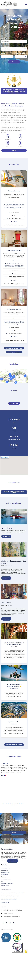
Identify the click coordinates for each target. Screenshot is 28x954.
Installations (14, 364)
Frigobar (16, 204)
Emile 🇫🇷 (3, 775)
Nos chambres (14, 164)
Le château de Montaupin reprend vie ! (9, 896)
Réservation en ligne (5, 872)
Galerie (14, 390)
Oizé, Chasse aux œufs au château (8, 899)
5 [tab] (10, 803)
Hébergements (4, 874)
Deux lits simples (19, 263)
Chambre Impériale (14, 191)
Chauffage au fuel (10, 204)
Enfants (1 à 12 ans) (20, 53)
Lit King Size (21, 204)
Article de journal (5, 902)
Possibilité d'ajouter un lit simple (17, 205)
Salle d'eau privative (19, 322)
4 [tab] (8, 803)
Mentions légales (5, 885)
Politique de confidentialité (7, 883)
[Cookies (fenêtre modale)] (25, 951)
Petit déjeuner (6, 205)
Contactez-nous (4, 870)
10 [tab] (19, 803)
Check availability (12, 861)
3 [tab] (6, 803)
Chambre (15, 221)
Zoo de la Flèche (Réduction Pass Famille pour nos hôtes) (14, 643)
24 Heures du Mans (14, 722)
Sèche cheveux (18, 207)
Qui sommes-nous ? (5, 868)
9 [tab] (17, 803)
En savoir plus (6, 536)
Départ (3, 45)
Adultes (3, 53)
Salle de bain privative (9, 207)
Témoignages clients (14, 756)
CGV (2, 881)
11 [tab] (21, 803)
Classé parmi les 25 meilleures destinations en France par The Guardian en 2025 (14, 91)
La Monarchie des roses (14, 309)
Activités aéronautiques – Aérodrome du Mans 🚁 (14, 685)
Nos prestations (14, 482)
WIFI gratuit (20, 266)
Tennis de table (6, 528)
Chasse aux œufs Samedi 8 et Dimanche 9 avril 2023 (12, 893)
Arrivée (3, 38)
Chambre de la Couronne (14, 250)
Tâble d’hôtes (6, 603)
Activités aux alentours (14, 503)
